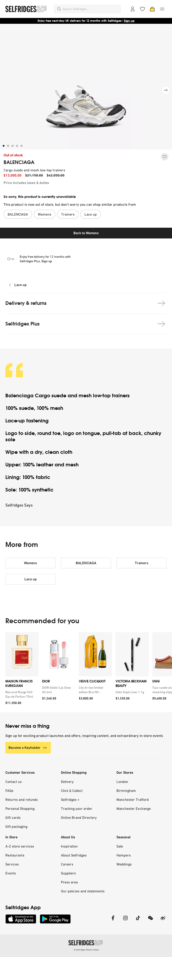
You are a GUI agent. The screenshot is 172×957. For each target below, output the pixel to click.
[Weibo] (163, 921)
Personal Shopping (19, 808)
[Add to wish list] (164, 157)
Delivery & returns (26, 303)
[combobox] (91, 9)
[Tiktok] (138, 921)
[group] (86, 672)
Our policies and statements (83, 891)
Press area (69, 882)
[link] (21, 694)
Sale (119, 846)
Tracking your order (76, 808)
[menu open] (162, 8)
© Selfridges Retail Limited (86, 949)
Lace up (20, 285)
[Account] (132, 8)
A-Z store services (19, 846)
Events (10, 873)
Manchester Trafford (132, 800)
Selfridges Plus (22, 324)
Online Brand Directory (79, 817)
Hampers (123, 855)
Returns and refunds (21, 800)
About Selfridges (74, 855)
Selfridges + (70, 800)
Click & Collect (72, 791)
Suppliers (68, 873)
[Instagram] (125, 921)
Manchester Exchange (133, 808)
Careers (67, 864)
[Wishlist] (142, 8)
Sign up (129, 21)
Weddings (124, 864)
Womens (30, 563)
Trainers (141, 563)
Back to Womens (86, 233)
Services (12, 864)
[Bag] (152, 8)
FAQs (9, 791)
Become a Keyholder (25, 747)
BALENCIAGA (19, 162)
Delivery (67, 782)
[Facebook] (112, 921)
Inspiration (69, 846)
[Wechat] (150, 921)
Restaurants (14, 855)
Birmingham (126, 791)
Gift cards (13, 817)
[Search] (59, 8)
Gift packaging (16, 826)
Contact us (13, 782)
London (122, 782)
